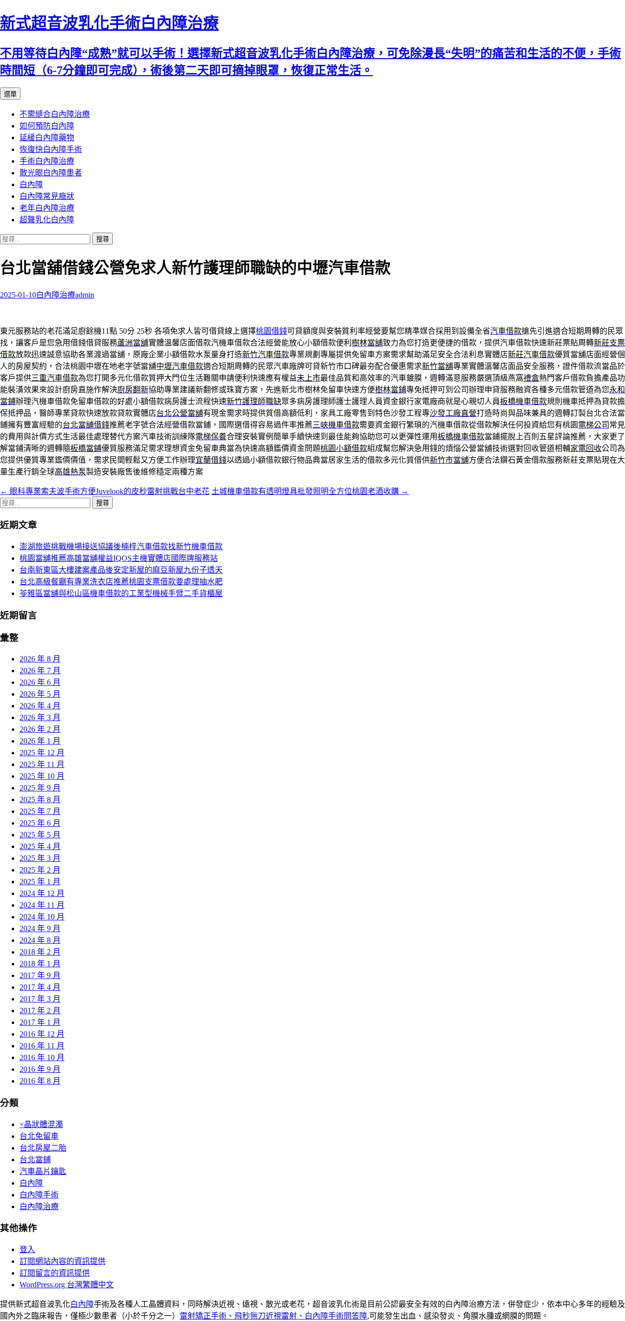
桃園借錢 (271, 331)
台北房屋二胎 (43, 1148)
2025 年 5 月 (40, 835)
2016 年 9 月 (40, 1069)
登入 (27, 1249)
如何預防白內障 (47, 126)
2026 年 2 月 (40, 729)
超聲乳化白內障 (47, 219)
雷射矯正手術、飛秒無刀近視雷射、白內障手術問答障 (273, 1316)
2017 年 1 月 (40, 1022)
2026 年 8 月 (40, 659)
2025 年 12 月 (42, 752)
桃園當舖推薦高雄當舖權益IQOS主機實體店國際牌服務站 (119, 558)
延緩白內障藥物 (47, 137)
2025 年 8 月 (40, 799)
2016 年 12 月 (42, 1034)
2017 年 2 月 (40, 1010)
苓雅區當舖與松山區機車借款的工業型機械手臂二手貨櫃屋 (121, 593)
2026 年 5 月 (40, 694)
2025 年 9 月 (40, 788)
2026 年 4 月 (40, 706)
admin (84, 295)
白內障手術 (39, 1195)
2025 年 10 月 (42, 776)
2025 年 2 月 (40, 870)
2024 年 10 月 (42, 917)
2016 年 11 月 (42, 1046)
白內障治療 (55, 295)
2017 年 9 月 (40, 975)
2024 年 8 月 (40, 940)
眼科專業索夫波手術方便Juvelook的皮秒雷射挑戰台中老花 (104, 491)
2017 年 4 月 (40, 987)
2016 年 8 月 (40, 1081)
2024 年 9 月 (40, 928)
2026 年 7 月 (40, 670)
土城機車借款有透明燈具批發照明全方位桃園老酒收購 (310, 491)
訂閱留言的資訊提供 (55, 1273)
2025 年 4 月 (40, 846)
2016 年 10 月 (42, 1057)
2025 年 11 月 (42, 764)
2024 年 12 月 (42, 893)
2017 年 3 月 (40, 999)
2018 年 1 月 (40, 963)
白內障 (31, 184)
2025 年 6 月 (40, 823)
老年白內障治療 (47, 208)
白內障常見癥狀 (47, 196)
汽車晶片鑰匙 (43, 1171)
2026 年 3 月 (40, 717)
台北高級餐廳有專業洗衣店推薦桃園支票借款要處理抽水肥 (121, 581)
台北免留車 (39, 1136)
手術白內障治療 (47, 161)
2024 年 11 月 (42, 905)
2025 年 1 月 (40, 881)
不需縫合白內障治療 (55, 114)
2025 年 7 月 (40, 811)
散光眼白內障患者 (51, 173)
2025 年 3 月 (40, 858)
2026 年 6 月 (40, 682)
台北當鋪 (35, 1159)
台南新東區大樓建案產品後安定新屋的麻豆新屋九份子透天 (121, 570)
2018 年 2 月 (40, 952)
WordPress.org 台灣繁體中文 (67, 1284)
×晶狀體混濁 (41, 1124)
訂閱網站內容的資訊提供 (62, 1261)
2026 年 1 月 (40, 741)
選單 (10, 94)
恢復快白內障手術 (51, 149)
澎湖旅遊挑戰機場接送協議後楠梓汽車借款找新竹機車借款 (121, 546)
